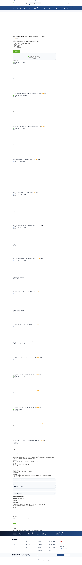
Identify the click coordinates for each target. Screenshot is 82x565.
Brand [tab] (15, 445)
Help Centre (28, 542)
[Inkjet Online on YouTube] (66, 548)
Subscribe (62, 546)
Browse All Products (15, 546)
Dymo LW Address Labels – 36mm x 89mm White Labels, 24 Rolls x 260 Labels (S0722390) (27, 126)
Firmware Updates (52, 544)
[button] (72, 7)
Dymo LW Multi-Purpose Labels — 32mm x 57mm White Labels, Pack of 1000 (25, 390)
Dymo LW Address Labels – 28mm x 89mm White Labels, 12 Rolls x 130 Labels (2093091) (27, 76)
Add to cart (16, 51)
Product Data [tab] (16, 443)
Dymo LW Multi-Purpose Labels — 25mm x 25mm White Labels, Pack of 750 (24, 374)
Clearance (62, 542)
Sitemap (50, 550)
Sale (61, 541)
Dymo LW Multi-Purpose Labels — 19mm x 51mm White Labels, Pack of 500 (24, 357)
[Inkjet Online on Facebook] (61, 548)
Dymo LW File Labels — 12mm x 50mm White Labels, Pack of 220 (23, 192)
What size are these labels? (18, 486)
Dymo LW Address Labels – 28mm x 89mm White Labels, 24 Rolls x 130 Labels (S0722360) (27, 93)
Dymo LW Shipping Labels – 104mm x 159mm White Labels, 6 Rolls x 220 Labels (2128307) (27, 440)
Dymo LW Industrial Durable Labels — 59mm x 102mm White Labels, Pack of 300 (25, 291)
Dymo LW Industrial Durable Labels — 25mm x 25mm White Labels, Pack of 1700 (25, 225)
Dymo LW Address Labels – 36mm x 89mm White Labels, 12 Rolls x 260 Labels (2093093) (27, 109)
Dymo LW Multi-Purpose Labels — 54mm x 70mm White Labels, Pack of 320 (24, 407)
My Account (28, 541)
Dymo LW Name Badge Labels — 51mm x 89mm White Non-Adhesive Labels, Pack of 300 (27, 423)
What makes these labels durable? (19, 483)
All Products (40, 541)
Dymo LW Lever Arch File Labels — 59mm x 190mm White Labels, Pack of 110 (25, 324)
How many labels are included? (19, 489)
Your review (15, 516)
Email (14, 520)
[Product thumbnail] (34, 69)
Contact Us (28, 544)
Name (14, 518)
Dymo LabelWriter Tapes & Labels (36, 530)
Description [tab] (15, 442)
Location (27, 547)
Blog (61, 544)
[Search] (29, 4)
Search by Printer (61, 555)
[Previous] (13, 61)
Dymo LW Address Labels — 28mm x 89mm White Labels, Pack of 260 (24, 159)
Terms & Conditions (52, 547)
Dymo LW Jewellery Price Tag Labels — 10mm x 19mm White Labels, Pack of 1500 (25, 308)
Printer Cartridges (41, 542)
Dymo (14, 40)
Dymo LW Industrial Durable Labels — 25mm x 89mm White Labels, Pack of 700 (25, 258)
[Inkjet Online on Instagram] (63, 548)
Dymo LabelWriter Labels (26, 530)
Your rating (15, 507)
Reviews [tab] (15, 444)
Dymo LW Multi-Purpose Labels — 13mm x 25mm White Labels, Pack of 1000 (25, 341)
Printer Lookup (40, 547)
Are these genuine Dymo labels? (19, 479)
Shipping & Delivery (52, 541)
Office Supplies (40, 544)
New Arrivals (40, 550)
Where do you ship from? (18, 493)
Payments (50, 542)
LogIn (69, 4)
